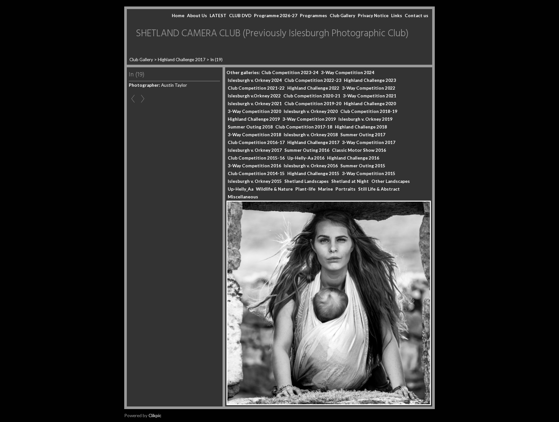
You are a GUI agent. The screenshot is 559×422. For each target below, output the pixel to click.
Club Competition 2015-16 (256, 158)
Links (396, 15)
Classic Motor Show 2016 (359, 150)
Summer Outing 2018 (250, 126)
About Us (197, 15)
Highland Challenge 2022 (313, 88)
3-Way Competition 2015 (368, 173)
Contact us (416, 15)
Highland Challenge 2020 (370, 103)
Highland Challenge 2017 (181, 59)
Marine (325, 189)
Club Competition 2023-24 (289, 72)
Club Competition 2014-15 (256, 173)
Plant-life (305, 189)
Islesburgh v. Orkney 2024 (255, 80)
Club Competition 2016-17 (256, 142)
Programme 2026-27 (275, 15)
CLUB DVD (240, 15)
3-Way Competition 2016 (254, 165)
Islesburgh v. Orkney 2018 (311, 134)
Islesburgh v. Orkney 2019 (365, 119)
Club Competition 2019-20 (312, 103)
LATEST (218, 15)
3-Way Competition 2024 (347, 72)
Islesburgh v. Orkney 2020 (311, 111)
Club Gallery (342, 15)
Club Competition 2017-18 (303, 126)
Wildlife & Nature (274, 189)
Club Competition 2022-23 (312, 80)
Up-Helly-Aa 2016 (305, 158)
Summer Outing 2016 (306, 150)
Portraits (345, 189)
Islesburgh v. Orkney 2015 (255, 181)
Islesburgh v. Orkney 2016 (311, 165)
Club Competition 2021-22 (256, 88)
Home (178, 15)
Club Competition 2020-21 (311, 95)
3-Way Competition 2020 (254, 111)
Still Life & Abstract (379, 189)
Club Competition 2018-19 (368, 111)
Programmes (313, 15)
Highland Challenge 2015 (313, 173)
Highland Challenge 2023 (370, 80)
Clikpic (154, 415)
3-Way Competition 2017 (368, 142)
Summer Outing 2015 (362, 165)
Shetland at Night (350, 181)
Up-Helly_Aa (240, 189)
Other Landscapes (390, 181)
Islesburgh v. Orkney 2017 (255, 150)
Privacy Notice (373, 15)
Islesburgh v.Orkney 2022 (254, 95)
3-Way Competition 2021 (369, 95)
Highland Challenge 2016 (353, 158)
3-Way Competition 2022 (368, 88)
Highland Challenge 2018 (361, 126)
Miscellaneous (243, 196)
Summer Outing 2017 (362, 134)
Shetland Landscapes (306, 181)
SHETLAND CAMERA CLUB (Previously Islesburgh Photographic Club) (272, 33)
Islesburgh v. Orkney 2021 (255, 103)
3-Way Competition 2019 (309, 119)
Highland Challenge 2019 (254, 119)
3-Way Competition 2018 (254, 134)
